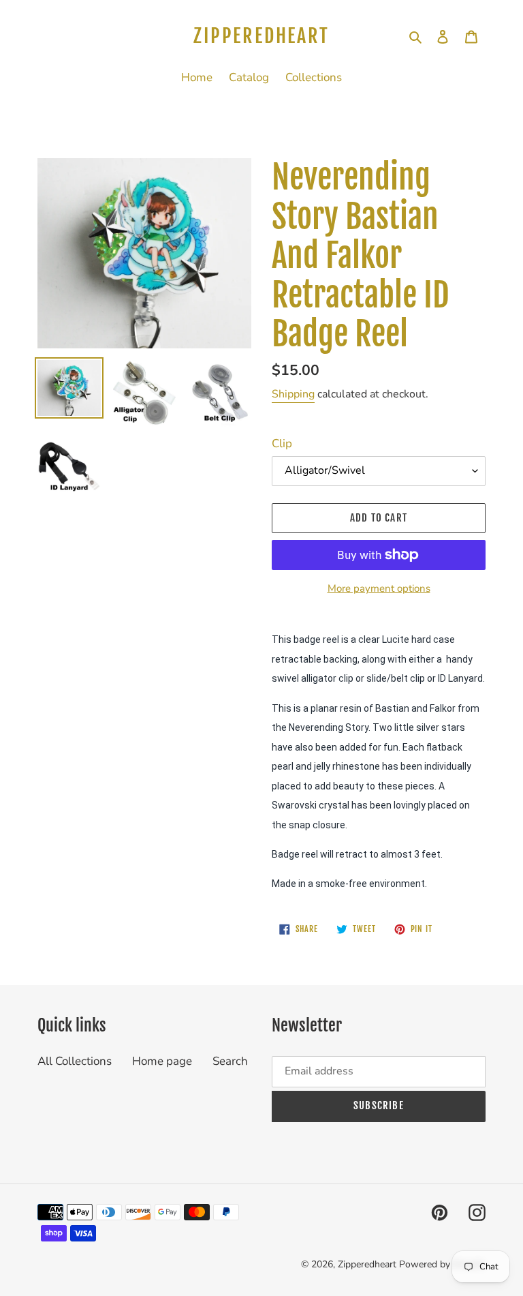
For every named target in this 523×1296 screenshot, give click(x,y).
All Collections (74, 1061)
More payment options (379, 588)
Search (230, 1061)
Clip (282, 443)
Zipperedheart (261, 36)
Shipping (293, 394)
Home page (162, 1061)
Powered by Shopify (442, 1264)
